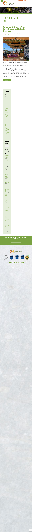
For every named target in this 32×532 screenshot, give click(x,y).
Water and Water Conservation (7, 230)
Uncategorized (7, 226)
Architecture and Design (12, 33)
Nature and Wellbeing (7, 211)
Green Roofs (6, 195)
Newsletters (7, 215)
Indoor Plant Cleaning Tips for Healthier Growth (6, 121)
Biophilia (6, 168)
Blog (6, 174)
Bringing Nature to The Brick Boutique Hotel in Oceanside (14, 29)
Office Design (6, 217)
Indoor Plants (5, 34)
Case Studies (26, 33)
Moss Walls (7, 207)
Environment (7, 180)
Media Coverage (6, 205)
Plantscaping (10, 34)
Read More (7, 80)
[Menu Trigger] (2, 1)
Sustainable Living (7, 222)
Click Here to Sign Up (16, 243)
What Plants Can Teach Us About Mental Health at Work (7, 127)
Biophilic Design (20, 33)
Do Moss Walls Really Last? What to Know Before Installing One (7, 112)
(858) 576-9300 (26, 0)
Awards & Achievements (7, 165)
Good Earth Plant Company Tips (7, 191)
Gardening (7, 182)
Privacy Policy (25, 264)
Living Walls (6, 201)
